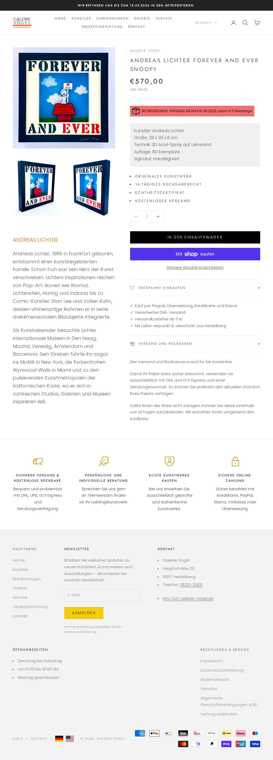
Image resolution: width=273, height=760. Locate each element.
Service (164, 18)
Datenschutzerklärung (80, 632)
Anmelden (84, 613)
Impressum (211, 661)
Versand (208, 688)
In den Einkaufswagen (195, 237)
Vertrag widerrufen (218, 714)
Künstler (81, 18)
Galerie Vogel (145, 50)
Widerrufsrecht (214, 679)
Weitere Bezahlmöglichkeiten (195, 267)
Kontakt (136, 26)
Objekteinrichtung (102, 26)
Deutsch (203, 23)
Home (60, 18)
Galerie (142, 18)
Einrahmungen (113, 18)
